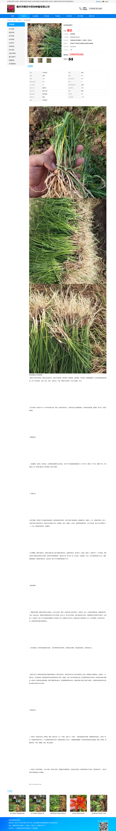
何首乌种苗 (12, 53)
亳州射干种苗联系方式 (99, 813)
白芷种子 (11, 43)
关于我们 (69, 16)
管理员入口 (29, 828)
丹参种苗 (11, 46)
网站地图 (35, 828)
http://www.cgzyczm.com (35, 784)
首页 (12, 16)
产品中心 (24, 16)
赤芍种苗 (11, 36)
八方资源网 (18, 828)
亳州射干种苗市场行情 (38, 813)
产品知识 (58, 16)
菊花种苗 (11, 32)
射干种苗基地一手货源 (78, 813)
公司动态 (46, 16)
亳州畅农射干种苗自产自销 (58, 813)
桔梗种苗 (11, 60)
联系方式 (91, 16)
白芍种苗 (11, 29)
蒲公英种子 (12, 57)
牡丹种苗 (11, 39)
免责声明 (23, 828)
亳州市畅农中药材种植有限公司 (41, 822)
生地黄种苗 (12, 63)
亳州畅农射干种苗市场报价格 (17, 813)
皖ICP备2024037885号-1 (27, 822)
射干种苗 (11, 50)
